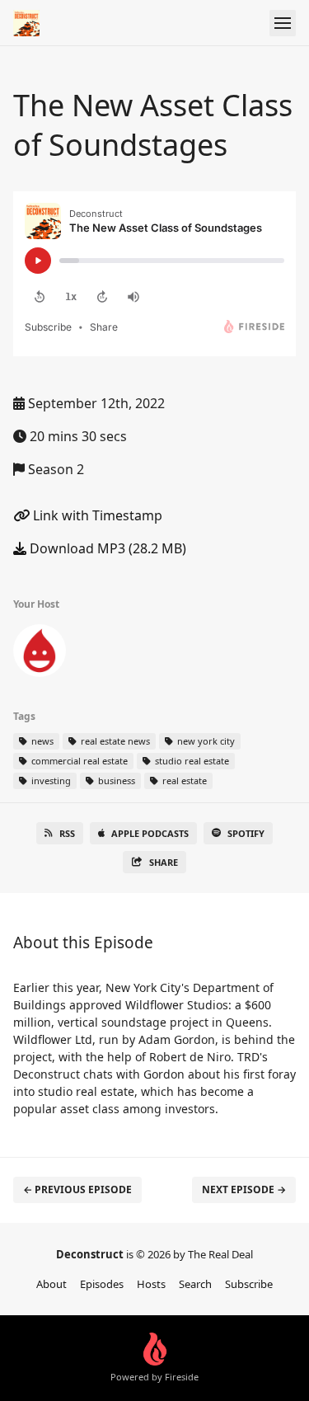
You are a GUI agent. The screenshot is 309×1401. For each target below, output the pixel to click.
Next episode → (244, 1189)
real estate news (114, 741)
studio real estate (190, 761)
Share (163, 862)
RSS (67, 833)
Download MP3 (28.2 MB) (106, 548)
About (51, 1283)
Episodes (102, 1283)
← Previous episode (77, 1189)
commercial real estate (78, 761)
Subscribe (249, 1283)
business (115, 780)
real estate (183, 780)
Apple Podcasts (150, 833)
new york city (205, 741)
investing (50, 780)
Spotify (246, 833)
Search (195, 1283)
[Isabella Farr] (39, 654)
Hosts (151, 1283)
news (41, 741)
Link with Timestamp (96, 515)
